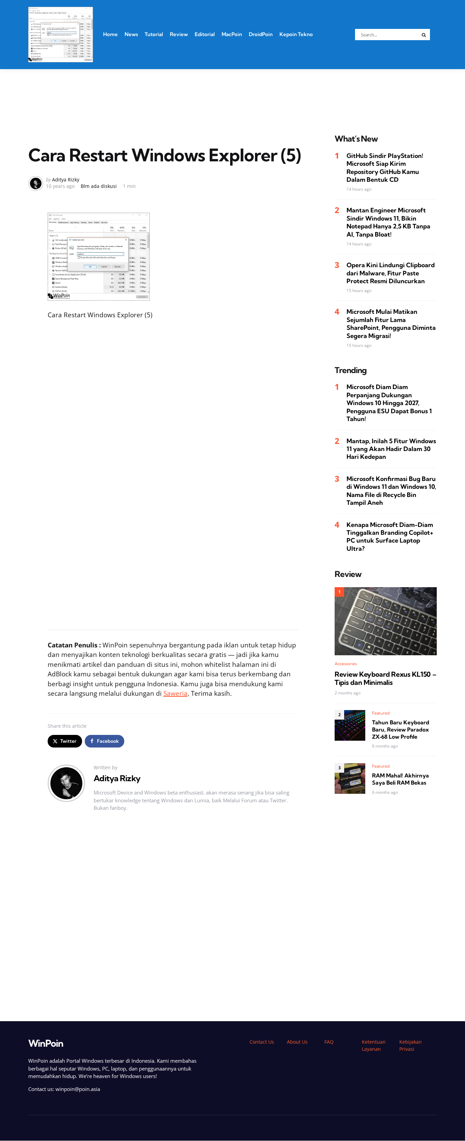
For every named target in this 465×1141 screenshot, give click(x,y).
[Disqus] (173, 919)
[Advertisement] (232, 93)
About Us (297, 1042)
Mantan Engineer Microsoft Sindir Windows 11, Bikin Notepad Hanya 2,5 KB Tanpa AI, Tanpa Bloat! (388, 222)
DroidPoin (261, 34)
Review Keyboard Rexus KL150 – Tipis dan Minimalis (385, 678)
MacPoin (232, 34)
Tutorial (154, 34)
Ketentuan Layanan (374, 1045)
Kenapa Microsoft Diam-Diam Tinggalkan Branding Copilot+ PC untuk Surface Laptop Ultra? (390, 536)
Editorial (205, 34)
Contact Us (262, 1042)
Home (110, 34)
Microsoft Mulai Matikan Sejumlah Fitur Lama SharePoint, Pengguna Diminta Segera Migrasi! (391, 323)
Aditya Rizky (65, 179)
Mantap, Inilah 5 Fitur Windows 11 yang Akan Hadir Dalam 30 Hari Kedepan (391, 449)
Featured (381, 713)
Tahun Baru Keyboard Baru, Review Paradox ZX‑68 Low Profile (400, 729)
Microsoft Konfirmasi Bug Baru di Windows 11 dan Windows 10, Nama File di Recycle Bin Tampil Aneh (391, 491)
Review (179, 34)
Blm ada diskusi (99, 186)
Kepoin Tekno (296, 34)
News (131, 34)
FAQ (329, 1042)
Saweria (175, 693)
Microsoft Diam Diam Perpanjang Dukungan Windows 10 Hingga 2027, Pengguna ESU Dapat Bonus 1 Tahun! (389, 403)
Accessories (346, 663)
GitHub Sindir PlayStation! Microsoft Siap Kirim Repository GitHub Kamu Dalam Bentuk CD (385, 167)
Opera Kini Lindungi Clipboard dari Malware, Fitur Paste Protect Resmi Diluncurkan (391, 273)
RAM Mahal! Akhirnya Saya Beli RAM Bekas (400, 779)
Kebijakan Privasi (410, 1045)
